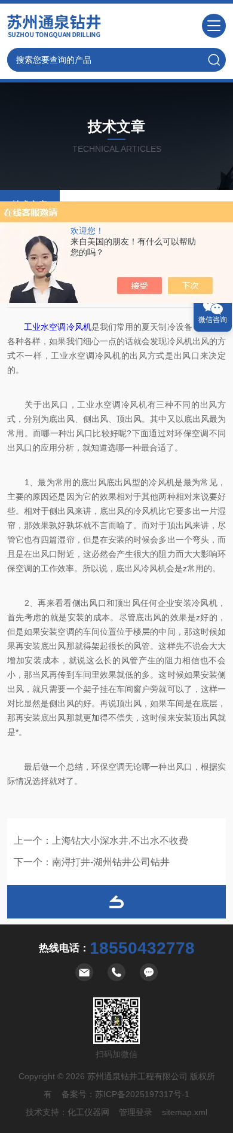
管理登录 (135, 1112)
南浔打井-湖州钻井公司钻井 (111, 862)
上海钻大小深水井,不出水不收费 (120, 840)
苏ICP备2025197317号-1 (142, 1094)
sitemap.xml (184, 1112)
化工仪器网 (88, 1112)
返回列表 (116, 901)
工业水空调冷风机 (57, 327)
